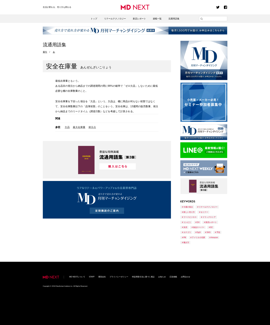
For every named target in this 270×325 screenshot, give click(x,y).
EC (211, 227)
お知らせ (162, 277)
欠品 (67, 127)
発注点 (92, 127)
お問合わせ (185, 277)
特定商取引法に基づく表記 (143, 277)
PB (184, 237)
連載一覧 (157, 18)
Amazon (214, 237)
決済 (185, 227)
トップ (94, 18)
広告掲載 (173, 277)
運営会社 (102, 277)
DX (198, 222)
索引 (45, 52)
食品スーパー (198, 227)
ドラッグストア (209, 217)
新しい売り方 (189, 212)
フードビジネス (190, 217)
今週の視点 (188, 207)
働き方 (186, 242)
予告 (218, 232)
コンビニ (187, 222)
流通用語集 (173, 18)
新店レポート (139, 18)
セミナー (204, 212)
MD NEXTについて (77, 277)
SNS (208, 232)
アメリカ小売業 (198, 237)
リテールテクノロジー (115, 18)
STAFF (92, 277)
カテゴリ (187, 232)
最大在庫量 (79, 127)
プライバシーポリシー (119, 277)
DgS (199, 232)
